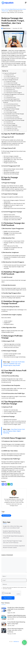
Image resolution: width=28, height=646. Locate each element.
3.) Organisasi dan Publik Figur (12, 130)
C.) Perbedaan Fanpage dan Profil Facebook (13, 86)
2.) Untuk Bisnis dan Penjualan (12, 117)
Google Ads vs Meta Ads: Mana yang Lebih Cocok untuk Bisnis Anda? (15, 609)
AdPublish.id (16, 641)
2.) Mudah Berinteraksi (11, 97)
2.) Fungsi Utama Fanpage (11, 83)
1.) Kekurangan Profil (9, 110)
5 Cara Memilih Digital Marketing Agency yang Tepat (16, 622)
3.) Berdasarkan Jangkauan (11, 91)
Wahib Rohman (6, 28)
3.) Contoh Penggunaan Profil (11, 78)
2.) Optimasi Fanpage (10, 123)
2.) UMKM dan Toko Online (11, 128)
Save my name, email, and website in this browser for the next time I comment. (14, 588)
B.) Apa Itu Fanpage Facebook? (10, 79)
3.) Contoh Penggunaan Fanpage (13, 84)
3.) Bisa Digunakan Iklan (11, 107)
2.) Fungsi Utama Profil (10, 76)
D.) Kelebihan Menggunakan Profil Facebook (13, 94)
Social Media (7, 515)
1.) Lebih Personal (9, 96)
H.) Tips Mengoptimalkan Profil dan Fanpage (13, 120)
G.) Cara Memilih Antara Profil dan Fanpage (13, 113)
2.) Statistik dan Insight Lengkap (13, 105)
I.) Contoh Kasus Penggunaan (10, 125)
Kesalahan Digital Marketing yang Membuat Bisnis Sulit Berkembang (16, 616)
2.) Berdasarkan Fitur (10, 89)
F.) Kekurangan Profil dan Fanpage (11, 109)
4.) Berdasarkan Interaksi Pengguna (14, 92)
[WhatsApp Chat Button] (24, 642)
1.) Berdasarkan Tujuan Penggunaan (13, 87)
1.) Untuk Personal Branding (11, 115)
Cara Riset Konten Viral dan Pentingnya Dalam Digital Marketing (14, 431)
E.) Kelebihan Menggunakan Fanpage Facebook (12, 101)
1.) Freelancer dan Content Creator (13, 126)
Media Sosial (5, 10)
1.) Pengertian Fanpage (10, 81)
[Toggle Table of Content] (23, 71)
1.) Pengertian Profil (9, 74)
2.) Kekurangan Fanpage (11, 112)
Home (2, 9)
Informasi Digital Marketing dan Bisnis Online (15, 9)
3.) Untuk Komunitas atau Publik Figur (13, 118)
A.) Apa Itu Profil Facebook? (9, 73)
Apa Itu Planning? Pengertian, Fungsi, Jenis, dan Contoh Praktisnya (15, 630)
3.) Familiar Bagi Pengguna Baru (13, 99)
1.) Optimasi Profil (9, 122)
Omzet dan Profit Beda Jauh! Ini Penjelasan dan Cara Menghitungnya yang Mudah (13, 363)
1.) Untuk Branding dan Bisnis (11, 104)
